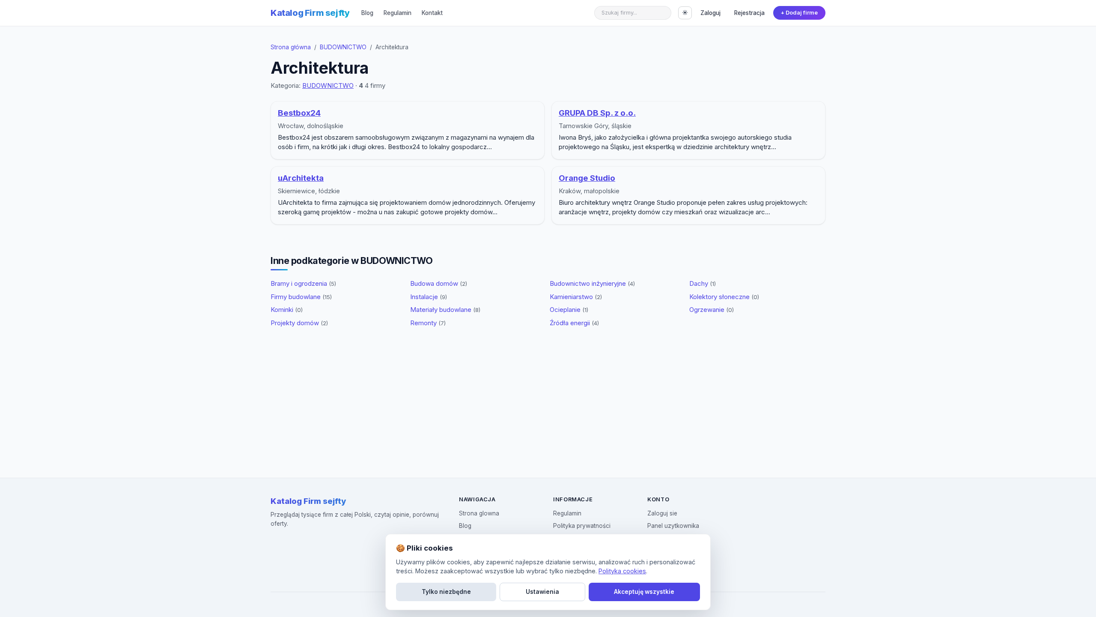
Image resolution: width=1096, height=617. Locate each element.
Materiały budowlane (445, 310)
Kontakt (432, 12)
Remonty (428, 323)
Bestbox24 (299, 113)
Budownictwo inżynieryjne (592, 283)
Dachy (702, 283)
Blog (367, 12)
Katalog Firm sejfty (310, 13)
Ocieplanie (569, 310)
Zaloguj (710, 12)
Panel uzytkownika (673, 525)
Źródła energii (574, 323)
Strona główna (291, 47)
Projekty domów (299, 323)
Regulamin (397, 12)
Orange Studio (587, 178)
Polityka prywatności (582, 525)
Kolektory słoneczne (724, 297)
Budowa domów (438, 283)
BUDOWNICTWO (343, 47)
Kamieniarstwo (576, 297)
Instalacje (428, 297)
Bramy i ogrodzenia (303, 283)
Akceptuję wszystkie (644, 591)
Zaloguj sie (662, 513)
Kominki (287, 310)
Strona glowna (479, 513)
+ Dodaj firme (799, 12)
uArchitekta (301, 178)
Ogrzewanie (711, 310)
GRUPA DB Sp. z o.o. (597, 113)
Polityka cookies (622, 571)
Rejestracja (749, 12)
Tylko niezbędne (446, 591)
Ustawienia (542, 591)
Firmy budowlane (301, 297)
